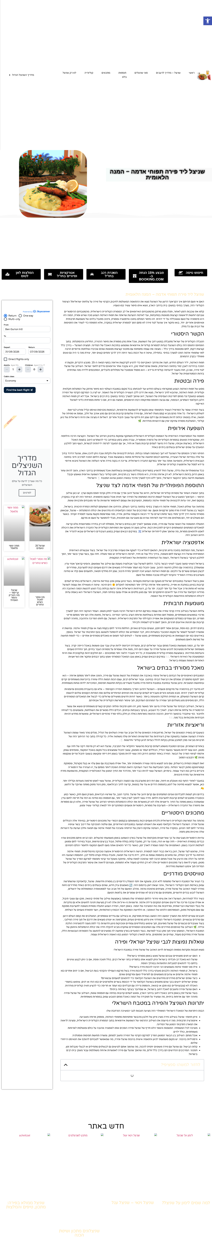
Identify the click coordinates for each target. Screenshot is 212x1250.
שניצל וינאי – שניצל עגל (133, 1202)
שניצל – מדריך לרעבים (168, 72)
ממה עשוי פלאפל (14, 547)
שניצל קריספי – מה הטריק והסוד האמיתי (14, 595)
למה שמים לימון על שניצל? (186, 1202)
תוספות (122, 72)
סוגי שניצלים (141, 72)
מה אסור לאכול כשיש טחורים (40, 600)
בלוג (124, 76)
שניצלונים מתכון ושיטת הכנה (79, 1233)
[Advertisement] (106, 242)
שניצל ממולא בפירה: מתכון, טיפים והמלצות (26, 1204)
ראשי (191, 72)
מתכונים (106, 72)
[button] (207, 21)
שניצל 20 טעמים (40, 547)
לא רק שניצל (69, 72)
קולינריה (88, 72)
